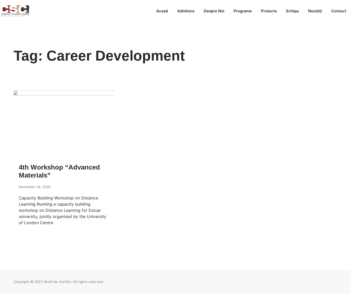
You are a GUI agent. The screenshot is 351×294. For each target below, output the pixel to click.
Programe (243, 11)
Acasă (162, 11)
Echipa (292, 11)
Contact (338, 11)
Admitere (186, 11)
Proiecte (269, 11)
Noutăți (315, 11)
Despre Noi (214, 11)
